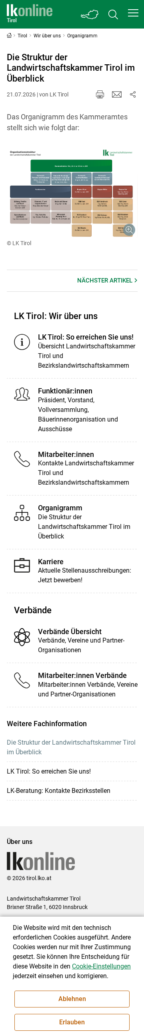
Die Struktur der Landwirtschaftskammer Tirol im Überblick (71, 747)
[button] (133, 12)
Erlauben (72, 1022)
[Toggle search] (113, 14)
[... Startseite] (29, 14)
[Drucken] (100, 94)
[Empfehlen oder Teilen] (133, 94)
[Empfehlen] (117, 94)
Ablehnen (72, 999)
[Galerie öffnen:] (72, 191)
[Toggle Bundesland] (90, 14)
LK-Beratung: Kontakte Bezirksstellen (58, 790)
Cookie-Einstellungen (101, 966)
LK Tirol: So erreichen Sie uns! (49, 771)
